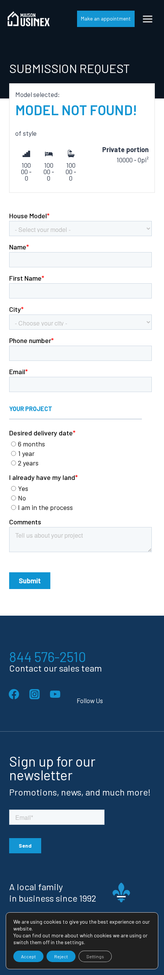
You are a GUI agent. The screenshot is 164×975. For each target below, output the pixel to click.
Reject (61, 956)
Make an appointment (106, 18)
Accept (28, 956)
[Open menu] (147, 19)
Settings (95, 956)
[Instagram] (34, 694)
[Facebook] (13, 694)
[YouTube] (55, 694)
